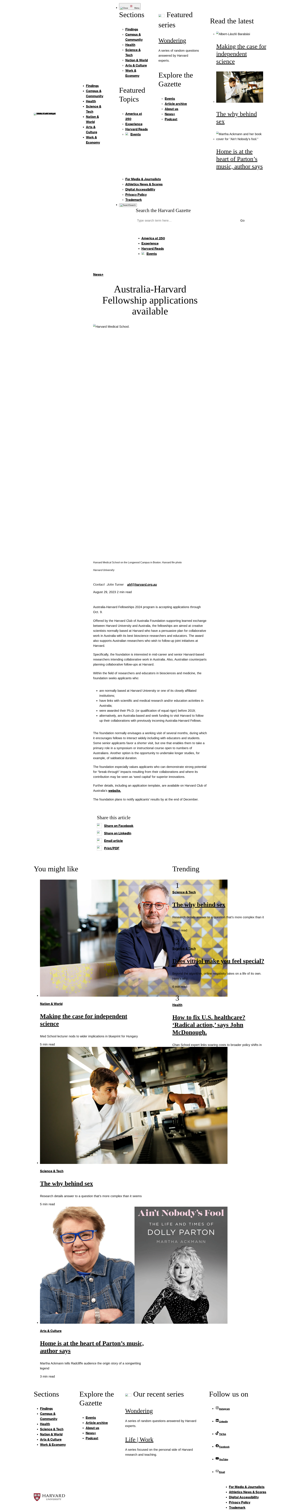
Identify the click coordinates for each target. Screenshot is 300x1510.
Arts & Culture (51, 1331)
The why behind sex (66, 1183)
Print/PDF (111, 848)
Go (242, 220)
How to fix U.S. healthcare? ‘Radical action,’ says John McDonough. (208, 1025)
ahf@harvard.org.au (142, 584)
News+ (98, 274)
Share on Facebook (118, 825)
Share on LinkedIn (117, 833)
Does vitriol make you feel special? (218, 960)
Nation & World (51, 1004)
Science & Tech (51, 1171)
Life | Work (139, 1439)
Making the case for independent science (241, 54)
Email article (113, 840)
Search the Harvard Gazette (163, 210)
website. (114, 790)
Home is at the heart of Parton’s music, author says (239, 159)
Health (177, 1005)
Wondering (172, 40)
